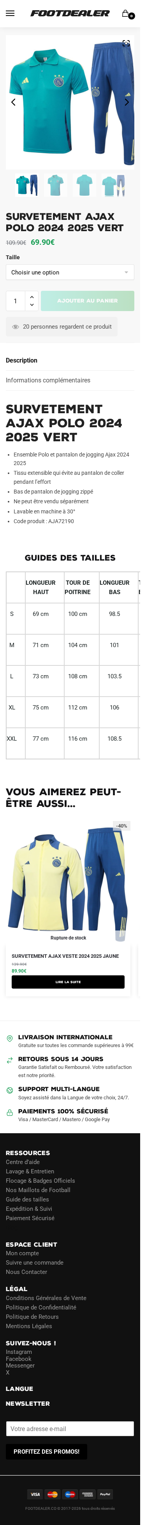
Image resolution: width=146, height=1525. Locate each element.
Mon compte (22, 1253)
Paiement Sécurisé (30, 1218)
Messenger (20, 1365)
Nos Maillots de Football (38, 1190)
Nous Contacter (26, 1272)
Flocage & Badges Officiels (40, 1180)
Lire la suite (68, 982)
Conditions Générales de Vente (46, 1298)
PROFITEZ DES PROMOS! (46, 1451)
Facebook (19, 1358)
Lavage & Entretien (30, 1171)
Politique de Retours (32, 1316)
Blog (12, 1227)
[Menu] (17, 13)
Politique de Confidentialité (41, 1307)
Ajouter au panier (87, 301)
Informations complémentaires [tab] (48, 380)
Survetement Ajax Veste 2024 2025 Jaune (65, 956)
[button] (31, 297)
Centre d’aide (23, 1162)
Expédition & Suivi (29, 1208)
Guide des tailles (27, 1199)
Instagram (19, 1351)
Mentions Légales (29, 1326)
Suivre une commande (34, 1262)
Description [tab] (21, 360)
